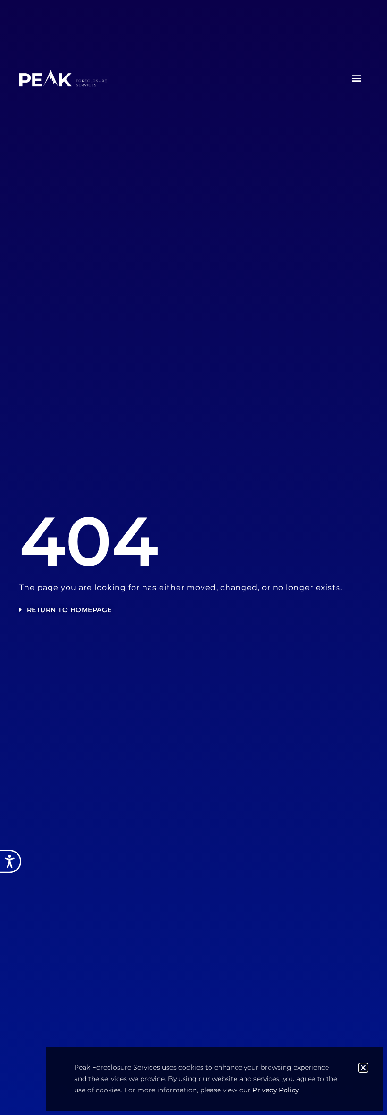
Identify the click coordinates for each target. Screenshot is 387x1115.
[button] (356, 78)
